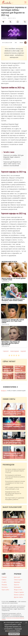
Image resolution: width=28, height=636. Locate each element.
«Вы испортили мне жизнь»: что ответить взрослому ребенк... (13, 413)
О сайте (4, 582)
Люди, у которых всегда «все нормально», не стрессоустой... (8, 366)
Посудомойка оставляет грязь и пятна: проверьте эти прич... (13, 521)
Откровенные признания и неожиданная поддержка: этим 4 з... (14, 426)
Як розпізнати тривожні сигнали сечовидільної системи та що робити (15, 483)
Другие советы (18, 597)
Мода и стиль (18, 590)
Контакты (5, 587)
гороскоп (5, 351)
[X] (10, 21)
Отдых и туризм (19, 592)
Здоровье (17, 582)
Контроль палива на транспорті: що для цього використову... (13, 442)
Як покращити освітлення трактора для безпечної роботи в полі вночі (15, 476)
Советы (4, 580)
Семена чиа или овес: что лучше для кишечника (20, 376)
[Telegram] (3, 21)
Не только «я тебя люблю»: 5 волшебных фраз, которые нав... (13, 564)
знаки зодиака (14, 351)
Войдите (3, 390)
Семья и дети (18, 580)
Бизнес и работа (19, 595)
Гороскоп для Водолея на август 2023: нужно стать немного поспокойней (12, 163)
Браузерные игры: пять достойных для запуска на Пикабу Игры (13, 493)
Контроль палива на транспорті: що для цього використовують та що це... (15, 470)
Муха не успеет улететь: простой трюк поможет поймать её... (19, 366)
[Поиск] (19, 2)
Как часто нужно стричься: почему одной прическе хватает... (11, 549)
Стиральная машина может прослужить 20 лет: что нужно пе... (13, 455)
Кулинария (17, 587)
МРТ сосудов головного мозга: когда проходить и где (14, 488)
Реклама (4, 585)
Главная (4, 577)
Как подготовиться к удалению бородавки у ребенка (14, 498)
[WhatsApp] (18, 21)
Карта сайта (5, 590)
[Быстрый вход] (22, 2)
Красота (16, 585)
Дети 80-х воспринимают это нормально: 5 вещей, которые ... (8, 374)
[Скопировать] (25, 21)
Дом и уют (17, 577)
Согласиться (14, 634)
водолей (23, 351)
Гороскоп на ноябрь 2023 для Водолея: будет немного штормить (13, 157)
